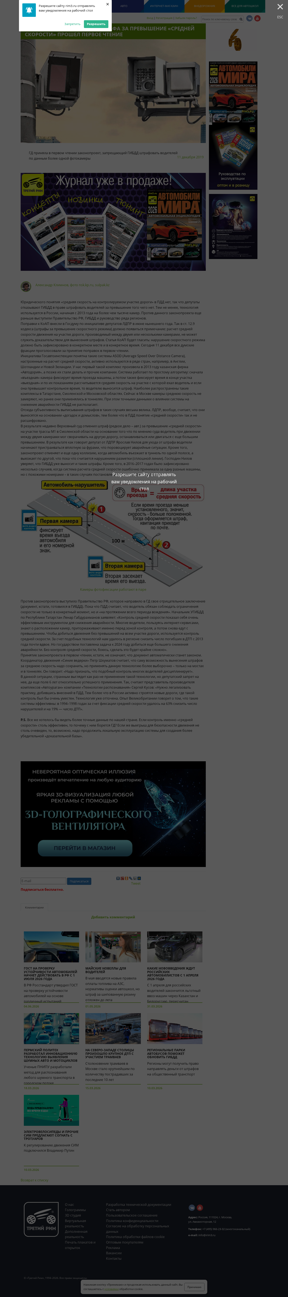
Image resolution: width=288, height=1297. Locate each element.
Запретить (73, 24)
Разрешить (96, 24)
